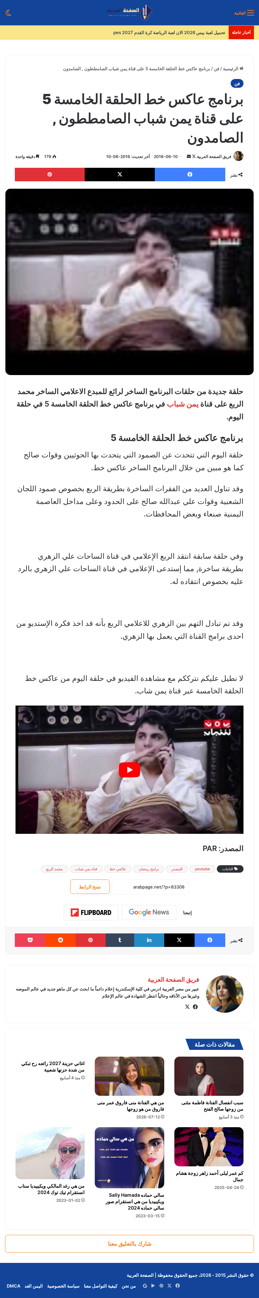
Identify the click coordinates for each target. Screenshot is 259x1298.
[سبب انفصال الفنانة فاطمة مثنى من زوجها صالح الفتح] (208, 1076)
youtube (202, 869)
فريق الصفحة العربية (214, 156)
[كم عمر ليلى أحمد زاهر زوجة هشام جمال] (208, 1146)
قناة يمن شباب (86, 869)
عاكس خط (118, 869)
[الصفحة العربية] (129, 13)
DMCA (13, 1286)
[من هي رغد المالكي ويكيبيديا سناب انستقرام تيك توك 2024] (50, 1153)
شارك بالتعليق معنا (129, 1243)
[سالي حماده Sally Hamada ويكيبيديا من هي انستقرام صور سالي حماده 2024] (129, 1157)
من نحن (129, 1286)
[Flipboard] (91, 912)
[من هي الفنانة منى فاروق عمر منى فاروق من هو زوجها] (129, 1076)
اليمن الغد (34, 1286)
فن (216, 68)
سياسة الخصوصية (63, 1286)
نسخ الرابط (90, 887)
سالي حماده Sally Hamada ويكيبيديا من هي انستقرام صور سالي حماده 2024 (135, 1201)
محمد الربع (54, 869)
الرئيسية (231, 68)
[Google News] (149, 912)
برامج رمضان (149, 869)
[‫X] (187, 1007)
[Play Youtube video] (129, 770)
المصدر (176, 869)
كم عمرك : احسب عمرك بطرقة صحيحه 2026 (183, 32)
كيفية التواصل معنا (100, 1286)
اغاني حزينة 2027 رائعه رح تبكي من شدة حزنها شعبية (53, 1066)
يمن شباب (183, 403)
